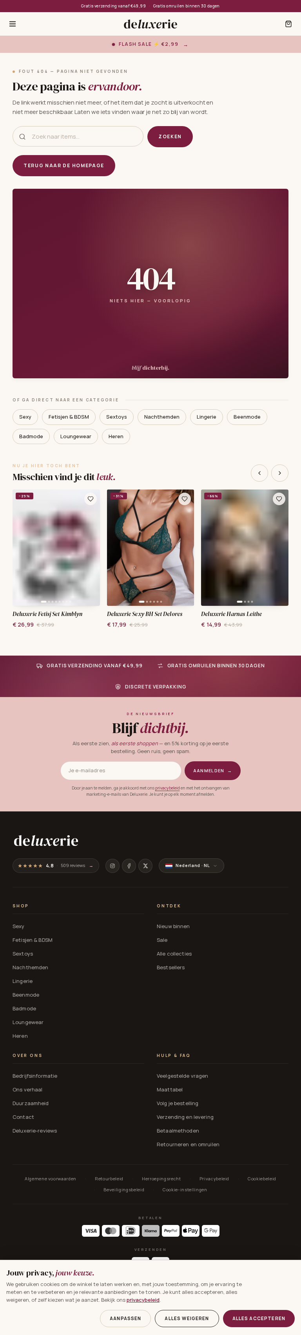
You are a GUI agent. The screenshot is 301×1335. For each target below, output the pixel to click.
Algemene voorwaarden (50, 1178)
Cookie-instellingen (185, 1189)
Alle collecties (174, 953)
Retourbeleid (109, 1178)
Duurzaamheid (31, 1103)
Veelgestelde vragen (182, 1075)
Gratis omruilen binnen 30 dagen (186, 6)
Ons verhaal (27, 1089)
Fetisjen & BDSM (69, 416)
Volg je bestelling (177, 1103)
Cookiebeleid (262, 1178)
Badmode (31, 436)
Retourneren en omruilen (188, 1144)
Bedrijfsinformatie (35, 1075)
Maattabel (170, 1089)
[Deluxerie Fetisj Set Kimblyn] (56, 548)
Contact (23, 1116)
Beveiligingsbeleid (123, 1189)
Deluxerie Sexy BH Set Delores (144, 614)
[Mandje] (288, 24)
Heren (116, 436)
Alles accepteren (258, 1318)
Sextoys (116, 416)
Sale (162, 939)
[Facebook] (129, 866)
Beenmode (247, 416)
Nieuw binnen (173, 926)
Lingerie (206, 416)
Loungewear (75, 436)
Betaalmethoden (178, 1130)
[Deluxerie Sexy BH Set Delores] (150, 548)
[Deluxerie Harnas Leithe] (244, 548)
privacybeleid (167, 788)
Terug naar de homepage (64, 165)
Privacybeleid (214, 1178)
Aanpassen (125, 1318)
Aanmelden (212, 770)
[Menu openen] (12, 24)
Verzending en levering (185, 1116)
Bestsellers (171, 967)
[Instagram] (112, 866)
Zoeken (170, 136)
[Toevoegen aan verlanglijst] (90, 499)
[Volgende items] (279, 473)
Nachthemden (162, 416)
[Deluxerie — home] (150, 24)
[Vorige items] (259, 473)
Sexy (25, 416)
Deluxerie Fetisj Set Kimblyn (47, 614)
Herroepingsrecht (161, 1178)
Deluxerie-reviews (35, 1130)
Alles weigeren (187, 1318)
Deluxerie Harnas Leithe (231, 614)
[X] (145, 866)
